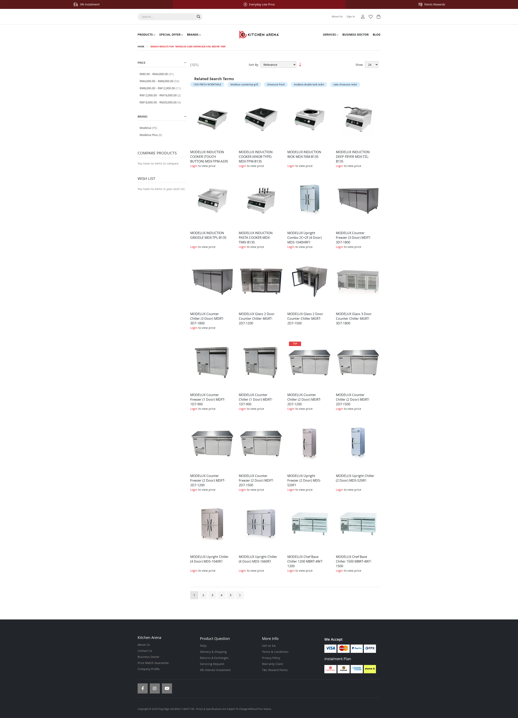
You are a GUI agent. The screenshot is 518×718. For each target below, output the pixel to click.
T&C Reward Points (275, 670)
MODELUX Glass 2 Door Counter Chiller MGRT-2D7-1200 (257, 318)
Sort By (253, 65)
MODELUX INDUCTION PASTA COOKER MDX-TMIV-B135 (256, 237)
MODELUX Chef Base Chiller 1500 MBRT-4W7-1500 (354, 561)
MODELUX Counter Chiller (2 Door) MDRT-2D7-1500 (353, 399)
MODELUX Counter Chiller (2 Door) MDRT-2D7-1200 (304, 399)
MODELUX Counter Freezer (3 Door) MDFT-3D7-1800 (353, 237)
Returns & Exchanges (214, 658)
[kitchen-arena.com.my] (259, 34)
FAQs (203, 646)
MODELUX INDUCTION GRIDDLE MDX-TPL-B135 (208, 235)
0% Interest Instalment (215, 670)
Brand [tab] (142, 116)
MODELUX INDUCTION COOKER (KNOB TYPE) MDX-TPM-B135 (256, 157)
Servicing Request (212, 664)
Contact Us (145, 651)
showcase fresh (276, 84)
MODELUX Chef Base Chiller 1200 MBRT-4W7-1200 (305, 561)
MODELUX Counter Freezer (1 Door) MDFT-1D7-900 (207, 399)
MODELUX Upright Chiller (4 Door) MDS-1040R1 (209, 559)
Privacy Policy (271, 658)
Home (141, 46)
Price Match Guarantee (153, 663)
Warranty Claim (272, 664)
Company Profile (149, 669)
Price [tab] (141, 63)
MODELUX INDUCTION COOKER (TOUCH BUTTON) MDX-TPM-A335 (209, 157)
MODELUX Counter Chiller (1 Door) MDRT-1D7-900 (256, 399)
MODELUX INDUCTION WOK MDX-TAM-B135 (304, 154)
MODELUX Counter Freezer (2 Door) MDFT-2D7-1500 (256, 480)
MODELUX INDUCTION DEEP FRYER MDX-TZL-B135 (353, 157)
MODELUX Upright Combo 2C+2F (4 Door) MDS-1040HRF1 (304, 237)
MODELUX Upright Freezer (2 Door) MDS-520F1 (304, 480)
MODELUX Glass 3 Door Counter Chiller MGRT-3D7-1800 (354, 318)
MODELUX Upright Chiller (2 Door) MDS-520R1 (355, 478)
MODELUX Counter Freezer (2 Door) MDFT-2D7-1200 (207, 480)
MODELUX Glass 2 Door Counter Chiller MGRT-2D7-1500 (305, 318)
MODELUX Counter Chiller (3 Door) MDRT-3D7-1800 (207, 318)
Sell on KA (269, 646)
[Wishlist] (371, 16)
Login (193, 166)
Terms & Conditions (275, 652)
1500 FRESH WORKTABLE (207, 84)
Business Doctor (148, 657)
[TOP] (309, 387)
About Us (144, 645)
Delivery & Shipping (213, 652)
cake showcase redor (345, 84)
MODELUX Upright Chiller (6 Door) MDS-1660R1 (258, 559)
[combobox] (170, 16)
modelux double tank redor (309, 84)
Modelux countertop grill (244, 84)
